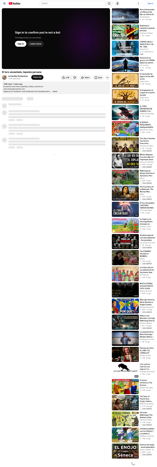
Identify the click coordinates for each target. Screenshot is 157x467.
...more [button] (54, 91)
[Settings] (138, 3)
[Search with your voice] (117, 3)
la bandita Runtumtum (18, 76)
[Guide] (4, 3)
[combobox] (73, 3)
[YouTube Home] (14, 3)
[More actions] (107, 77)
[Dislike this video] (74, 77)
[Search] (109, 3)
